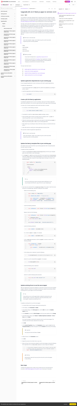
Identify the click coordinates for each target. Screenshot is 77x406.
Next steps (61, 27)
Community (34, 1)
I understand (73, 404)
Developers (18, 4)
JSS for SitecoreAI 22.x (24, 8)
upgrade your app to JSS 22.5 (42, 56)
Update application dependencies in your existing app (35, 69)
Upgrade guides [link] (32, 8)
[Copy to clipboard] (55, 94)
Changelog (48, 1)
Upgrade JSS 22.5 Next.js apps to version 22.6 (67, 13)
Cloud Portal (25, 4)
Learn (19, 1)
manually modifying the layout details (28, 21)
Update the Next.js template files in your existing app (35, 73)
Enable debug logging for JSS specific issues (33, 368)
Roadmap (54, 1)
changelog (38, 59)
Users (11, 4)
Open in (66, 9)
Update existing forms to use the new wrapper (33, 75)
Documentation (25, 1)
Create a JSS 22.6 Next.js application (31, 71)
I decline (65, 404)
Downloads (41, 1)
